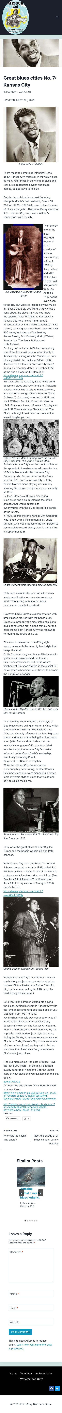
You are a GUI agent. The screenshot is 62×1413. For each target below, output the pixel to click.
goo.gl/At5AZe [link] (11, 1081)
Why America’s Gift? (31, 1379)
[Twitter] (57, 1388)
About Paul (26, 1373)
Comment (16, 1252)
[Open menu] (57, 17)
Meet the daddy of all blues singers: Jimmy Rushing (46, 1137)
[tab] (25, 1220)
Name (14, 1293)
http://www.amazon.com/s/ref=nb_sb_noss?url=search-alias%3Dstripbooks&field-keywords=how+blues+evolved (29, 1107)
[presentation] (31, 1177)
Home (13, 1373)
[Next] (40, 1192)
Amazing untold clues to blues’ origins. (30, 1193)
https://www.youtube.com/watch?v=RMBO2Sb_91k (23, 377)
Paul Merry (11, 92)
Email (14, 1308)
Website (14, 1322)
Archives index (43, 1373)
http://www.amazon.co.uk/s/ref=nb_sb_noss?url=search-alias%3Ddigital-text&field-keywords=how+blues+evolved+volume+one (29, 1095)
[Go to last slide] (21, 1192)
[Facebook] (51, 1388)
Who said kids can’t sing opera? (14, 1135)
